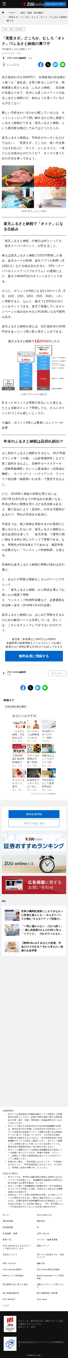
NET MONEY (9, 1299)
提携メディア (43, 1246)
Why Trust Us (9, 1263)
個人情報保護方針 (11, 1293)
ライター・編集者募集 (47, 1239)
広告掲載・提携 (10, 1233)
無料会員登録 (34, 814)
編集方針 (41, 1263)
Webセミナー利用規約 (13, 1275)
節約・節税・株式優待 (13, 29)
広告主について (10, 1254)
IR (38, 1227)
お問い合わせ (43, 1233)
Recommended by (39, 794)
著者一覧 (7, 1239)
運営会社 (41, 1221)
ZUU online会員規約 (12, 1269)
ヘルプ (6, 1305)
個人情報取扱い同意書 (47, 1293)
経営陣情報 (8, 1227)
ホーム (6, 1215)
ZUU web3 (42, 1299)
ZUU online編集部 (16, 58)
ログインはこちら (34, 823)
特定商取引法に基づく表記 (15, 1284)
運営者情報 (8, 1221)
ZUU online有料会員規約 (48, 1269)
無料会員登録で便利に (55, 4)
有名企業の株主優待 (15, 706)
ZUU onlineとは (44, 1215)
